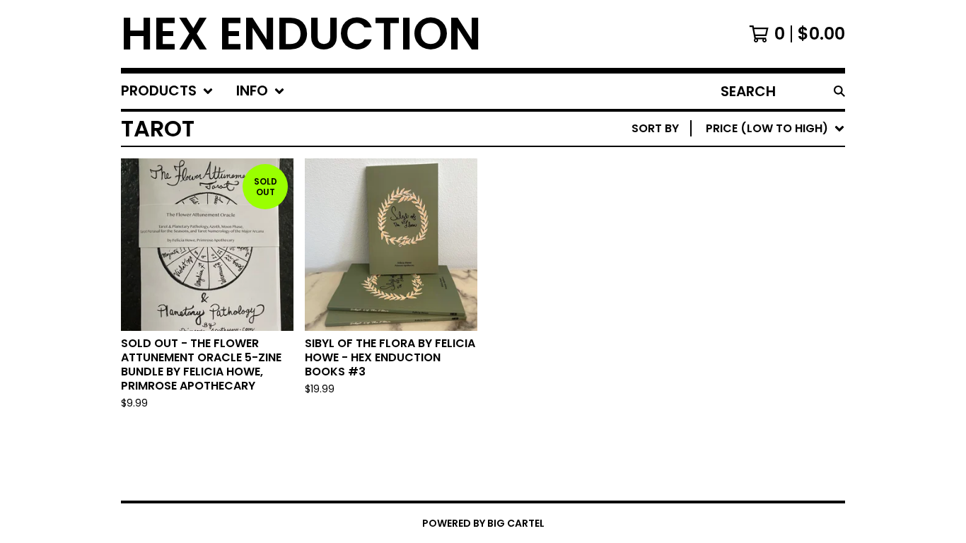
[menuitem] (167, 91)
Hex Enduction (301, 34)
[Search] (839, 91)
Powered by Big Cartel (483, 523)
